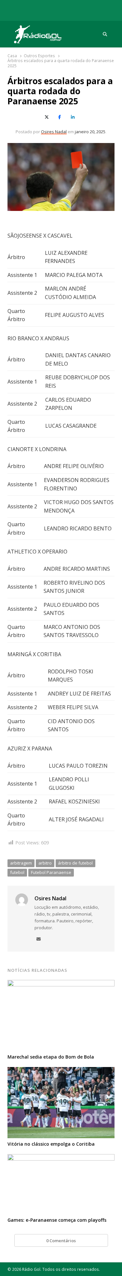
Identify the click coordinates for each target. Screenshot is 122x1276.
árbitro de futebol (75, 863)
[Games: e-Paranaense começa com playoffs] (60, 1158)
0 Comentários (61, 1240)
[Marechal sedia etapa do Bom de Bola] (60, 984)
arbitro (45, 863)
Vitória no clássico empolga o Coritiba (51, 1144)
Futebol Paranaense (51, 872)
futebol (17, 872)
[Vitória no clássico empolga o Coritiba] (60, 1071)
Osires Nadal (54, 132)
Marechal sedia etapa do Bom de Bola (50, 1057)
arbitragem (21, 863)
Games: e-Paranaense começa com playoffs (56, 1220)
